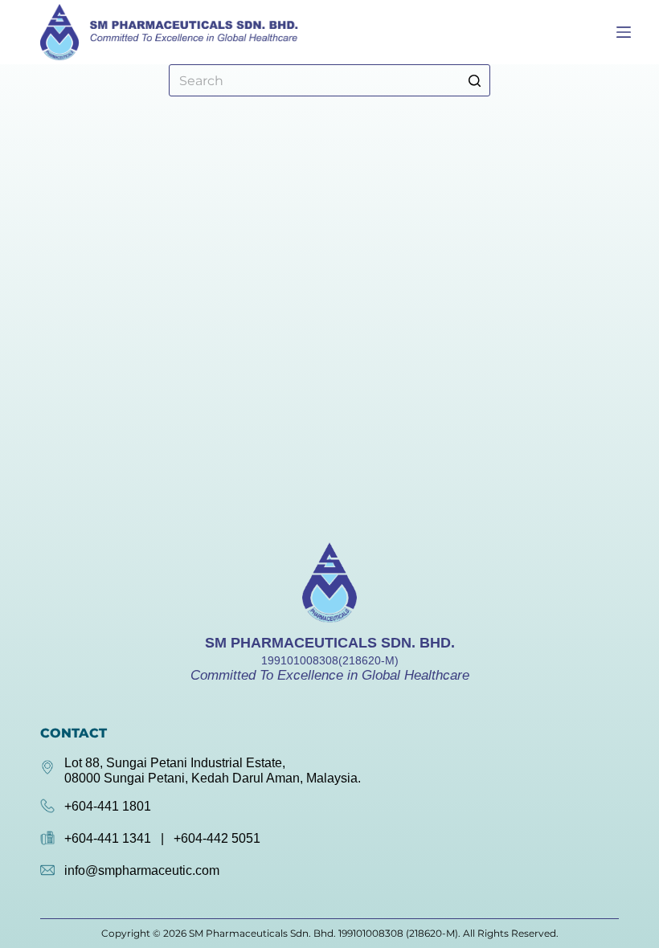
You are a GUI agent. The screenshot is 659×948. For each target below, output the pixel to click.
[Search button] (474, 80)
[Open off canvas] (623, 32)
